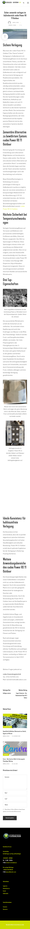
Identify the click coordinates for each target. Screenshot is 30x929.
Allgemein (6, 726)
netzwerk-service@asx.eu (11, 862)
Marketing (6, 754)
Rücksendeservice (6, 888)
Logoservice (5, 886)
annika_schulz (16, 22)
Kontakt (4, 891)
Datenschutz (5, 909)
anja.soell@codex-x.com (11, 872)
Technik (14, 25)
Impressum (5, 907)
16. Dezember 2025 (16, 736)
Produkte (10, 25)
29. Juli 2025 (15, 764)
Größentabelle (5, 893)
